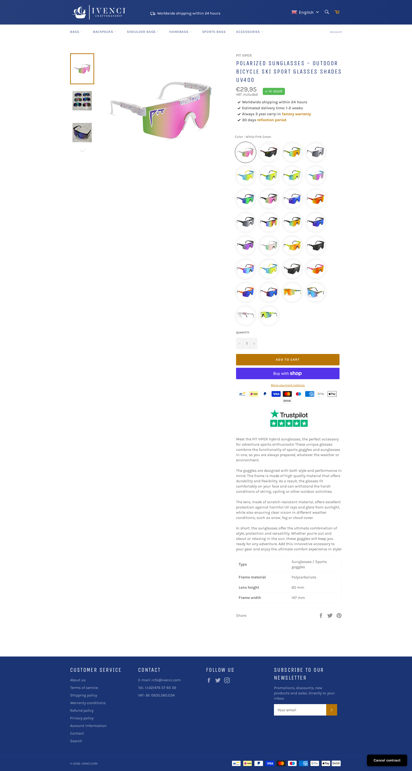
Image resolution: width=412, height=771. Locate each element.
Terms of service (84, 687)
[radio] (245, 152)
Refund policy (81, 710)
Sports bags (214, 32)
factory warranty (296, 114)
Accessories (248, 32)
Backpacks (103, 32)
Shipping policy (83, 695)
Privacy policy (81, 718)
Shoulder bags (142, 32)
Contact (77, 733)
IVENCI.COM (89, 763)
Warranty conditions (88, 703)
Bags (75, 32)
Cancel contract (387, 760)
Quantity (242, 332)
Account (336, 32)
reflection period (271, 120)
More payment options (288, 385)
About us (78, 680)
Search (76, 741)
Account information (88, 725)
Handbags (179, 32)
